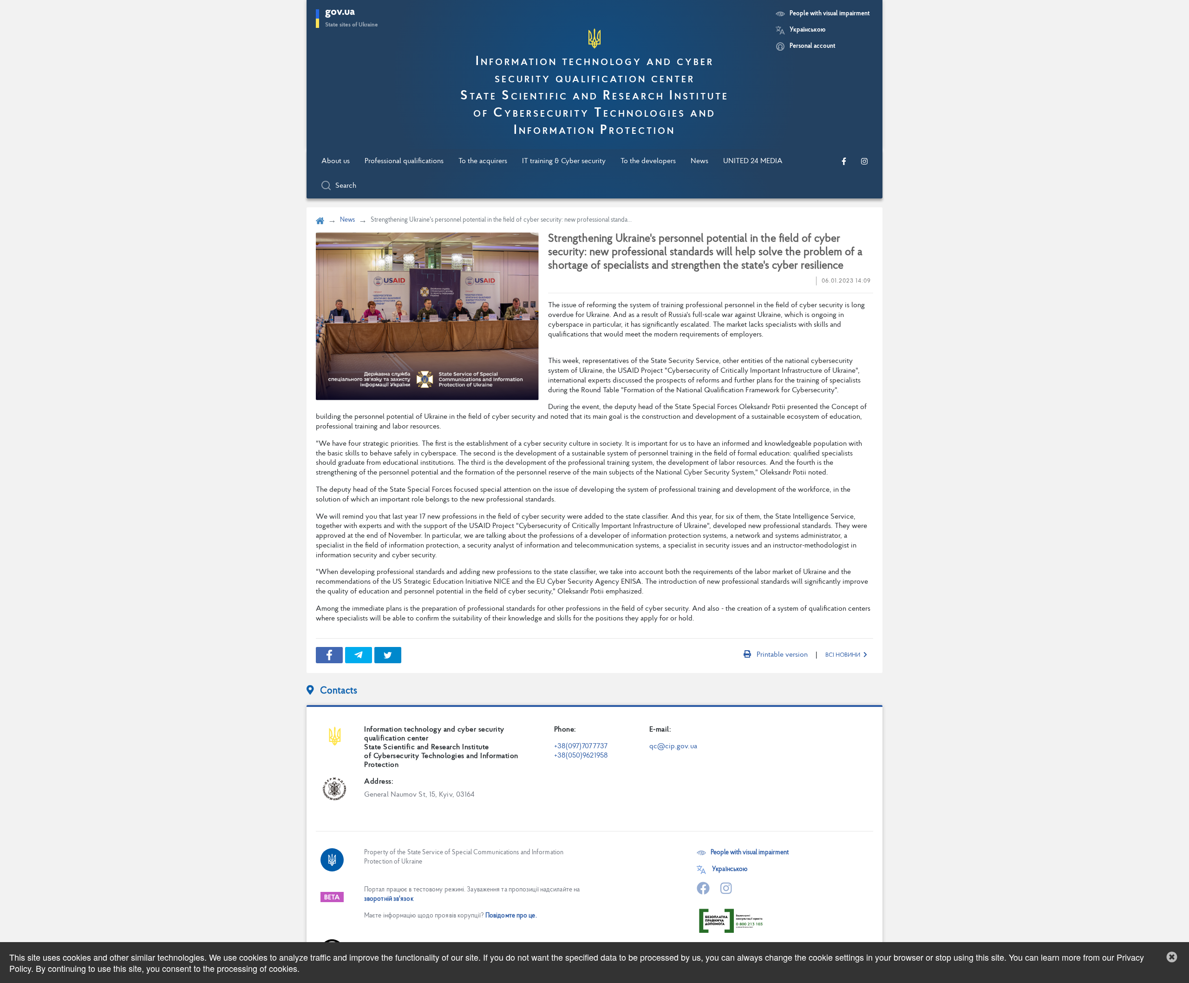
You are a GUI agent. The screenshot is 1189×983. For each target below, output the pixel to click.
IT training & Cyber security (564, 161)
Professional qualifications (404, 161)
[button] (1172, 957)
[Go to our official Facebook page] (844, 161)
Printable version (782, 655)
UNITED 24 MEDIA (753, 161)
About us (335, 161)
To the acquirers (482, 161)
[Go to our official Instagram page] (864, 161)
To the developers (648, 161)
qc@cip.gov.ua (673, 746)
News (699, 161)
